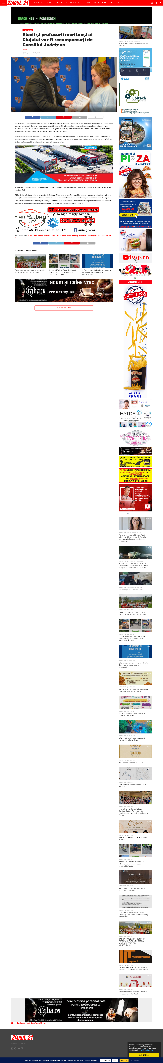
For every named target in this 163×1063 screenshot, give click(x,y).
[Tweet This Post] (48, 116)
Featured (102, 236)
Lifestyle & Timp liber (74, 3)
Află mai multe (146, 1050)
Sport (96, 3)
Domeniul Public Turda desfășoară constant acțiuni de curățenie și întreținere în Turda (62, 272)
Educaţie (59, 3)
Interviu (49, 3)
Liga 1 (28, 1023)
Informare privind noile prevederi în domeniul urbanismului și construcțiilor (96, 272)
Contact (120, 3)
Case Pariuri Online (38, 1023)
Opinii (88, 3)
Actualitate (37, 3)
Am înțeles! (144, 1054)
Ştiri (104, 3)
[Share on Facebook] (32, 116)
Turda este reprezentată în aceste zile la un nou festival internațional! (30, 271)
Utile (111, 3)
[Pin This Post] (64, 116)
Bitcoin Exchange (18, 1023)
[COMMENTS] (95, 116)
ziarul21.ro (26, 50)
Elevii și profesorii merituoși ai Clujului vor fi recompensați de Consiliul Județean (62, 236)
